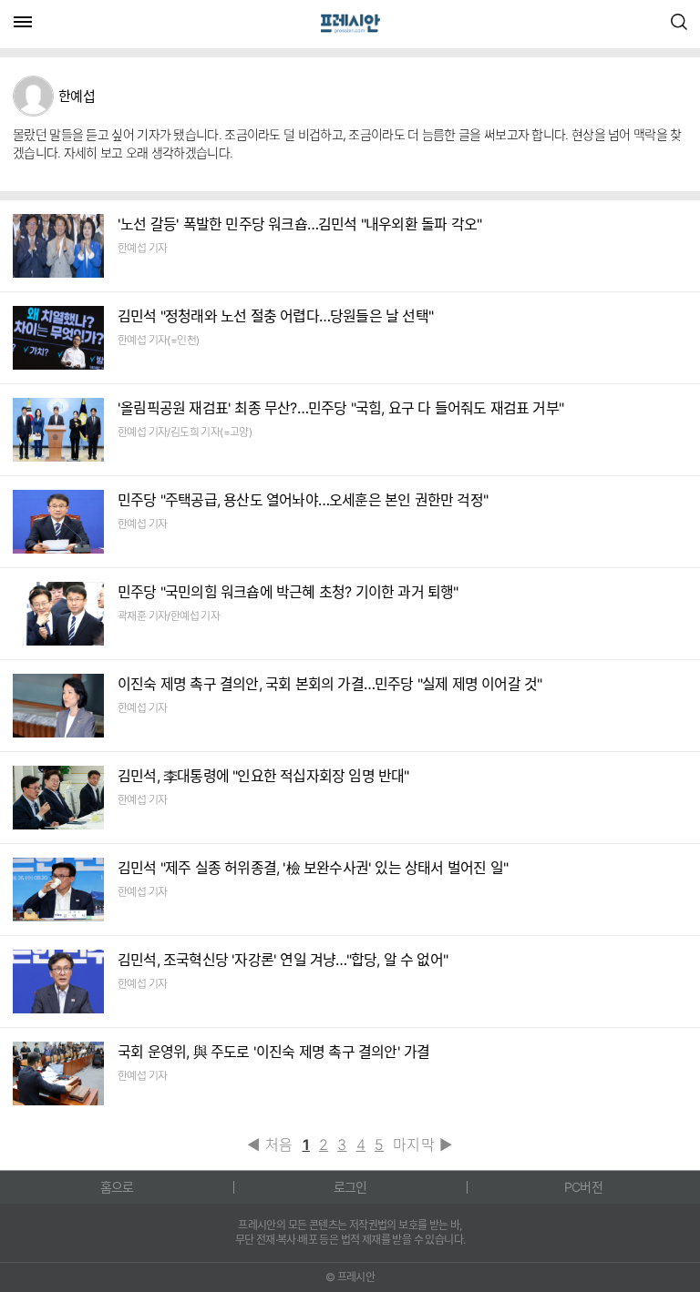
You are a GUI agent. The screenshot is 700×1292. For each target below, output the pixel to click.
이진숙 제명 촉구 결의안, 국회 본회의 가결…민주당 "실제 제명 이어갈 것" (329, 684)
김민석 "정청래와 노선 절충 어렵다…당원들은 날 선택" (275, 316)
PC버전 (583, 1187)
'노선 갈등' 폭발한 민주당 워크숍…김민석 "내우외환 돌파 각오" (299, 224)
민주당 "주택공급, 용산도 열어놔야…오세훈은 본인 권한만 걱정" (303, 500)
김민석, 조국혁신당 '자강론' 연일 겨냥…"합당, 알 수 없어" (283, 960)
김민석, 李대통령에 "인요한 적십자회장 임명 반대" (263, 776)
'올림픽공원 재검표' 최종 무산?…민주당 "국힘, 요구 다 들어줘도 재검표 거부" (340, 408)
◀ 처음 (270, 1144)
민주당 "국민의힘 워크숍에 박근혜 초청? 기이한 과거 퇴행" (288, 592)
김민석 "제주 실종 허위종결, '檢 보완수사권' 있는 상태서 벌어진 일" (313, 868)
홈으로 (117, 1187)
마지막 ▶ (423, 1144)
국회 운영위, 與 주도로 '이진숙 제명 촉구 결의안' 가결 (273, 1052)
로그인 (350, 1187)
